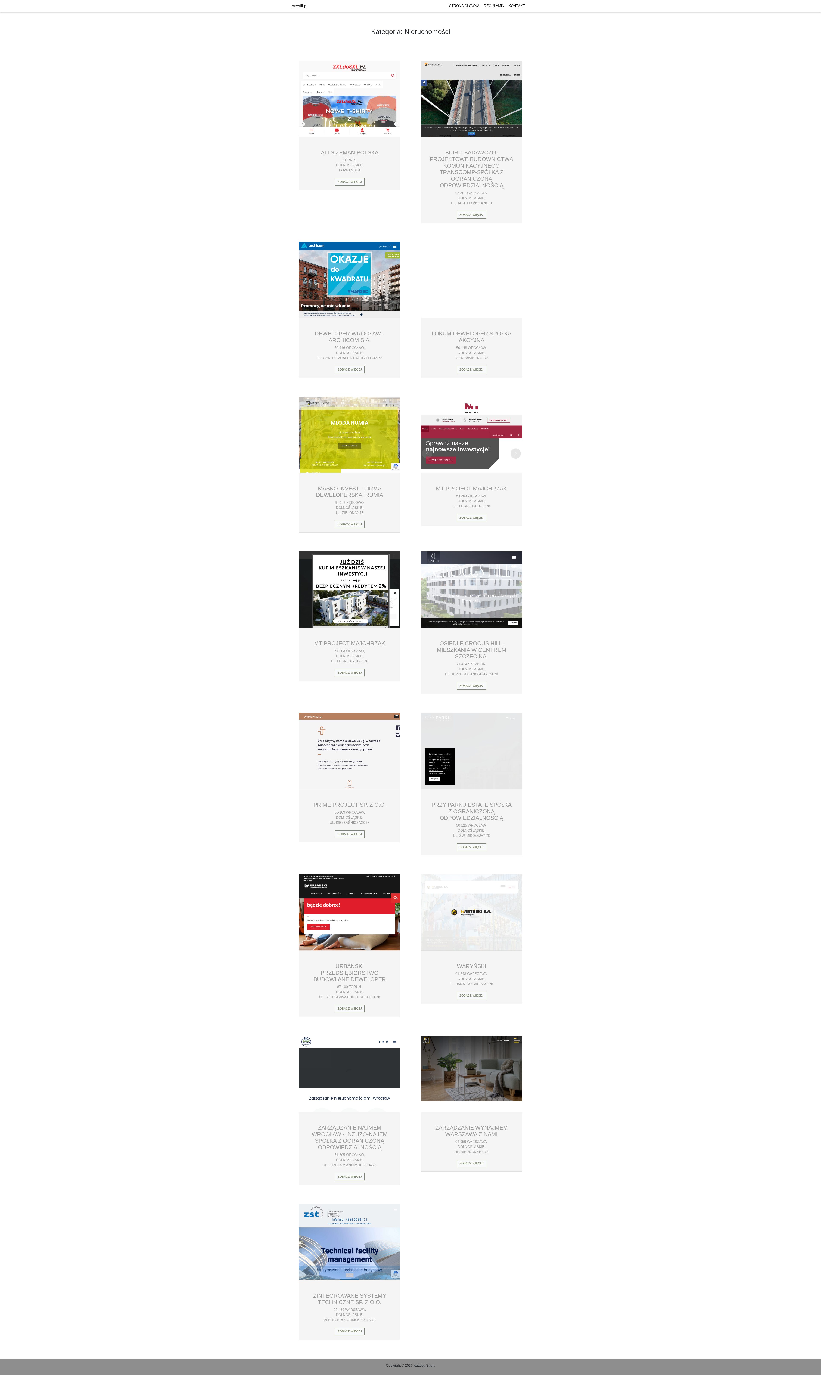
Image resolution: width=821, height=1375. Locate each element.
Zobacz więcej (350, 181)
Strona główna (464, 6)
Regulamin (494, 6)
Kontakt (517, 6)
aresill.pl (299, 6)
